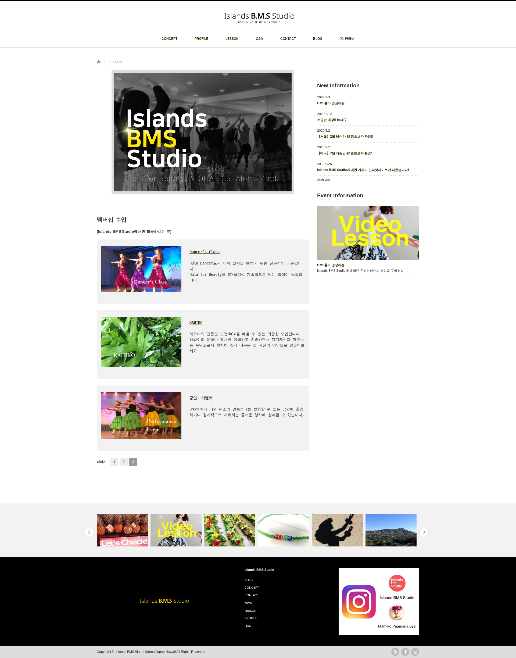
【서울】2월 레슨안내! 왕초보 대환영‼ (345, 136)
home (248, 603)
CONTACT (288, 39)
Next (424, 532)
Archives (323, 180)
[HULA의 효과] (338, 530)
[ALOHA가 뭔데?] (284, 530)
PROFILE (201, 39)
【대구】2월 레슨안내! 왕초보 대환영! (344, 153)
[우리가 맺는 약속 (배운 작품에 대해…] (230, 530)
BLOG (317, 39)
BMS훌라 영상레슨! (331, 103)
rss (395, 652)
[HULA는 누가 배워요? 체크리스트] (123, 530)
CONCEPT (169, 39)
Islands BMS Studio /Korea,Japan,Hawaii (146, 652)
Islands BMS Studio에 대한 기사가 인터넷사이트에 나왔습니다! (363, 170)
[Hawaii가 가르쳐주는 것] (392, 530)
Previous (89, 532)
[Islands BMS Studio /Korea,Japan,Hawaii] (259, 25)
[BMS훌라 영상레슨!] (176, 530)
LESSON (232, 39)
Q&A (259, 39)
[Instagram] (415, 652)
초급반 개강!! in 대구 (332, 120)
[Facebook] (405, 652)
